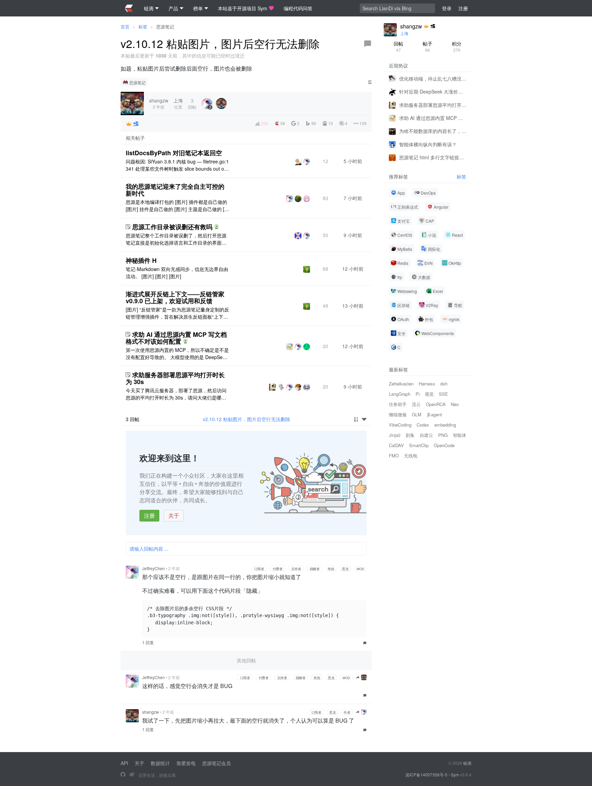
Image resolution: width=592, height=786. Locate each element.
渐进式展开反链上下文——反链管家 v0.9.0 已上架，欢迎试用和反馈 (175, 297)
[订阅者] (129, 123)
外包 (429, 319)
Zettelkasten (401, 383)
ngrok (454, 319)
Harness (427, 383)
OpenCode (444, 445)
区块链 (403, 305)
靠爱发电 (186, 763)
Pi (418, 394)
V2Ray (432, 305)
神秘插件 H (141, 260)
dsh (443, 383)
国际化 (434, 249)
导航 (458, 305)
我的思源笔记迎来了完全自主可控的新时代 (175, 190)
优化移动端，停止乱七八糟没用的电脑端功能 (432, 78)
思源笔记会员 (216, 763)
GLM (416, 414)
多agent (434, 414)
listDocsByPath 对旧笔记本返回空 (174, 152)
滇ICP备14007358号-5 (426, 774)
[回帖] (367, 44)
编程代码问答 (298, 8)
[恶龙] (135, 123)
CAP (430, 221)
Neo (455, 404)
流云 (416, 404)
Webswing (407, 291)
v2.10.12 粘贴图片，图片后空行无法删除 (246, 419)
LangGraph (399, 394)
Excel (438, 291)
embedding (445, 424)
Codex (423, 424)
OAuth (403, 319)
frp (399, 277)
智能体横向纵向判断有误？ (428, 144)
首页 (125, 26)
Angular (441, 207)
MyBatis (404, 249)
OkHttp (454, 263)
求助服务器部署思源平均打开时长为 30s (175, 378)
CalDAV (396, 445)
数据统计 (160, 763)
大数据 (424, 277)
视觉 (429, 394)
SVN (428, 263)
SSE (443, 394)
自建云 (426, 435)
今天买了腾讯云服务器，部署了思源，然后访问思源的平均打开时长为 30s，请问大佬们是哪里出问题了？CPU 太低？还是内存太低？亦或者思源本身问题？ (177, 394)
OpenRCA (436, 404)
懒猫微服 (398, 414)
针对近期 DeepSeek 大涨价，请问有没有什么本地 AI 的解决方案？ (432, 91)
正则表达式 (407, 207)
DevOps (428, 193)
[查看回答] (216, 226)
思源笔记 (165, 26)
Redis (402, 263)
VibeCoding (400, 424)
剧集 (410, 435)
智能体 (459, 435)
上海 (404, 33)
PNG (443, 435)
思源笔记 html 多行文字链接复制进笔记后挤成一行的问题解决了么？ (432, 157)
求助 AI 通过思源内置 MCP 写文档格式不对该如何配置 (176, 338)
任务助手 (398, 404)
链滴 (467, 763)
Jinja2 (394, 435)
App (401, 193)
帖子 (427, 46)
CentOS (404, 235)
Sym (455, 774)
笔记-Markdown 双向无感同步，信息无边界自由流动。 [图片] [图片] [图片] (177, 273)
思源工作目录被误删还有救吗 (172, 226)
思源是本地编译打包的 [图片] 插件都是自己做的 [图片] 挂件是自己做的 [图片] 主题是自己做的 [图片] (177, 205)
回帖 (398, 46)
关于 (173, 515)
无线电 (410, 455)
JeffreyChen (153, 568)
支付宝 (403, 221)
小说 (432, 235)
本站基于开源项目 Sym (242, 8)
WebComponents (437, 333)
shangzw (150, 712)
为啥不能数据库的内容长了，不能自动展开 (432, 130)
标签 (142, 26)
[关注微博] (132, 775)
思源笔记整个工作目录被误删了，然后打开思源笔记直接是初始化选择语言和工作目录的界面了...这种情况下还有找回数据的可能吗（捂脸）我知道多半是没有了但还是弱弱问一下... (176, 239)
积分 (456, 46)
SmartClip (419, 445)
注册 (149, 515)
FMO (394, 455)
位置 (178, 103)
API (124, 763)
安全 (401, 333)
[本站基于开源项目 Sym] (123, 775)
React (457, 235)
